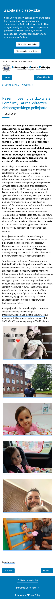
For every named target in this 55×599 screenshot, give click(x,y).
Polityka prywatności (27, 580)
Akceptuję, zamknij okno (27, 44)
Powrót (9, 571)
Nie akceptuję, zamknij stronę (27, 51)
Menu (7, 77)
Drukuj (47, 571)
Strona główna (12, 84)
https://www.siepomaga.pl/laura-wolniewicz (23, 314)
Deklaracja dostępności (27, 587)
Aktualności (27, 84)
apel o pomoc (9, 562)
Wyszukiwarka (43, 77)
